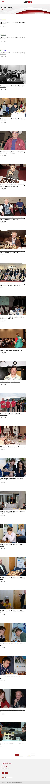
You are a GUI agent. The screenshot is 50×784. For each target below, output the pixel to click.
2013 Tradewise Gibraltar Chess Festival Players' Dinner (12, 710)
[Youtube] (3, 773)
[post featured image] (3, 20)
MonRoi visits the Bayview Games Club (10, 382)
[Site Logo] (28, 1)
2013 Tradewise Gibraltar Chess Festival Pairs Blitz (11, 743)
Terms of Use (5, 766)
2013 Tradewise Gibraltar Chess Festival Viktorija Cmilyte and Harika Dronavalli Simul (12, 512)
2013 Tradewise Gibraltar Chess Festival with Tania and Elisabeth (11, 479)
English (5, 777)
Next (33, 754)
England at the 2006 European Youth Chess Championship (11, 414)
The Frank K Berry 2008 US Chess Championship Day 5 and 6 (12, 53)
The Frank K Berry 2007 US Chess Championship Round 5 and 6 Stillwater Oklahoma (12, 218)
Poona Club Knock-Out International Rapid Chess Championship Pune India (12, 317)
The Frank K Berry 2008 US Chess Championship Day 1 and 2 (12, 119)
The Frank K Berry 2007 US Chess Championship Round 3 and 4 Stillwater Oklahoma (12, 251)
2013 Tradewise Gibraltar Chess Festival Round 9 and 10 (12, 545)
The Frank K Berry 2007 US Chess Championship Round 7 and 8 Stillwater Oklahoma (12, 185)
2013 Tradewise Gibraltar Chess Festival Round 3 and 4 (12, 644)
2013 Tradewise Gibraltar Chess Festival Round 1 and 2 (12, 677)
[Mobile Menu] (3, 1)
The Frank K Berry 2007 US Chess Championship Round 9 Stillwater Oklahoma (12, 152)
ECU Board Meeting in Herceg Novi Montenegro (12, 446)
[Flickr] (6, 773)
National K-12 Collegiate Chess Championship (11, 350)
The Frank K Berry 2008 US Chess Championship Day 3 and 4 (12, 86)
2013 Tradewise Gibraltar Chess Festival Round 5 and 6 (12, 611)
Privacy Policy (5, 768)
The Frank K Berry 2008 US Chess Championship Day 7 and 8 (12, 38)
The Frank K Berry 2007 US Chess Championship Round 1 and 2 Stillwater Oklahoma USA (12, 284)
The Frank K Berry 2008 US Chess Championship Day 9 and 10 (12, 23)
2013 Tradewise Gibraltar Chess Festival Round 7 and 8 (12, 578)
